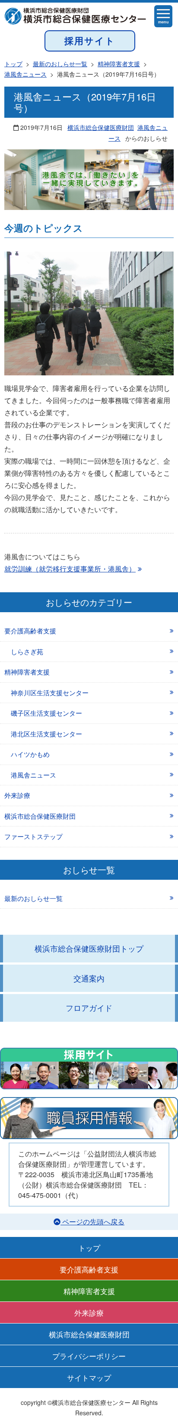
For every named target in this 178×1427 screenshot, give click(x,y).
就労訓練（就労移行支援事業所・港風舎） (70, 569)
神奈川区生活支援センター (50, 692)
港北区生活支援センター (46, 733)
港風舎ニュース (33, 774)
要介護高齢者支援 (30, 630)
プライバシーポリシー (89, 1355)
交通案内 (89, 978)
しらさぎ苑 (27, 651)
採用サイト (89, 40)
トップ (89, 1247)
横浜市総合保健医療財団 (100, 127)
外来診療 (17, 795)
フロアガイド (89, 1007)
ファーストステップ (33, 836)
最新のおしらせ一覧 (33, 898)
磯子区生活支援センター (46, 712)
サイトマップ (89, 1377)
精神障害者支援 (27, 671)
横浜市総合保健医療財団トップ (89, 948)
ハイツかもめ (30, 754)
